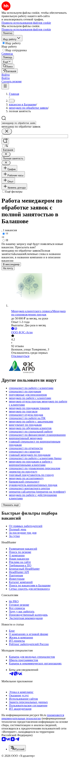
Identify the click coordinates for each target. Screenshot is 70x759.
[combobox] (18, 123)
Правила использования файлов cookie (26, 29)
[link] (7, 66)
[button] (5, 74)
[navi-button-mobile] (5, 86)
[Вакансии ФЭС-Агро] (39, 367)
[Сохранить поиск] (5, 141)
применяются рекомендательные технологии (32, 717)
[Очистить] (6, 131)
